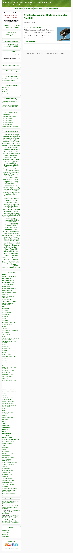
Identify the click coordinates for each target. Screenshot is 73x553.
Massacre (6, 209)
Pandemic (8, 227)
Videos (36, 8)
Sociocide (5, 243)
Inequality (17, 188)
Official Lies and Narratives (12, 221)
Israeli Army (9, 200)
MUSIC (4, 449)
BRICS (12, 141)
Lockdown (14, 208)
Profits (17, 231)
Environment (9, 165)
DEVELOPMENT (6, 434)
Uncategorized (6, 486)
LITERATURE (5, 447)
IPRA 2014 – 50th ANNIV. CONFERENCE (8, 491)
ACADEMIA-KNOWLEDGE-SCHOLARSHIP (9, 381)
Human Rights (8, 184)
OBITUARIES (5, 476)
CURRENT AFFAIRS (7, 453)
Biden (10, 140)
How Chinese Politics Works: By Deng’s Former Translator (10, 79)
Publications (5, 92)
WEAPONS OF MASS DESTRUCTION (7, 304)
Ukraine (7, 251)
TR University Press (7, 124)
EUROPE (4, 350)
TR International (6, 114)
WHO (16, 266)
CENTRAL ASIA (6, 348)
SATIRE (4, 410)
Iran (18, 196)
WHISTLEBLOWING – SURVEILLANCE (8, 398)
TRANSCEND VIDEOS (8, 281)
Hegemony (8, 182)
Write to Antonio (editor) (52, 8)
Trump (12, 249)
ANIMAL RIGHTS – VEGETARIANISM (7, 460)
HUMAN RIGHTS (6, 313)
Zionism (17, 268)
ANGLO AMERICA (7, 324)
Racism (4, 235)
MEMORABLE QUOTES (8, 322)
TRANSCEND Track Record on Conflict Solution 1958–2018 (10, 106)
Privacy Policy (6, 536)
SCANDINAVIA (6, 372)
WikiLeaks (5, 267)
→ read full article (29, 41)
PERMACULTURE (7, 438)
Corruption (16, 149)
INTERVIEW (5, 426)
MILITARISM (5, 309)
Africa (12, 134)
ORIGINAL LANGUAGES (8, 480)
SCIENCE (4, 416)
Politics (6, 232)
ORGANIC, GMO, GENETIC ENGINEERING (9, 406)
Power (12, 232)
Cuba (18, 153)
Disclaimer (5, 534)
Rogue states (8, 237)
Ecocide (7, 161)
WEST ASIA (5, 378)
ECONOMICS (5, 430)
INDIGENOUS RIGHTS (8, 401)
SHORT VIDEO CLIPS (8, 484)
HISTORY (4, 394)
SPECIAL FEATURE (7, 418)
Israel (6, 198)
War (5, 260)
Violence (6, 258)
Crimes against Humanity (10, 152)
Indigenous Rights (8, 188)
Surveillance (14, 247)
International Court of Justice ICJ (12, 190)
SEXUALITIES (6, 455)
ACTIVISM (5, 320)
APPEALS (5, 362)
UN (11, 251)
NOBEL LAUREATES (7, 291)
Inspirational (7, 189)
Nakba (12, 215)
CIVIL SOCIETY (6, 451)
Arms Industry (15, 138)
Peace (15, 227)
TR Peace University (7, 118)
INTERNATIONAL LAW (8, 370)
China (13, 143)
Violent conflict (15, 258)
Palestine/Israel (11, 226)
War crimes (11, 260)
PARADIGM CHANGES (8, 403)
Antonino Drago (6, 520)
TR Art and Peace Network (9, 116)
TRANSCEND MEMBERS (9, 301)
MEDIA (4, 352)
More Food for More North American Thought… (10, 503)
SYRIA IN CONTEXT (7, 374)
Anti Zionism (6, 138)
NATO (17, 215)
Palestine (14, 224)
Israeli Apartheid (14, 198)
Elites (14, 163)
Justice (13, 204)
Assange (5, 140)
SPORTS (4, 466)
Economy (9, 163)
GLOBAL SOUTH (6, 354)
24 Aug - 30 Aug (11, 35)
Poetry (15, 229)
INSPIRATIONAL (6, 468)
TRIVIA (4, 445)
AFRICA (4, 319)
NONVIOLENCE (6, 299)
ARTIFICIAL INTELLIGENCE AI (10, 384)
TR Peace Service (7, 120)
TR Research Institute (7, 122)
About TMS (42, 8)
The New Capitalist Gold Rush (34, 28)
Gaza (6, 174)
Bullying (17, 141)
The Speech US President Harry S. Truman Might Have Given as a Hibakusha (11, 517)
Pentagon (9, 229)
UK (16, 249)
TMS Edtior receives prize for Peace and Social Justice (9, 102)
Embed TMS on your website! (11, 548)
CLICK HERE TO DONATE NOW (11, 16)
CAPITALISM (5, 386)
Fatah (6, 170)
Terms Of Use (5, 532)
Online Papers (6, 90)
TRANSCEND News (7, 279)
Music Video (6, 215)
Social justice (15, 241)
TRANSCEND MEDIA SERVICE (27, 2)
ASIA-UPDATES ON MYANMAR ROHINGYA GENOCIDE (10, 338)
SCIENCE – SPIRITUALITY (9, 464)
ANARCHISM (5, 436)
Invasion (13, 196)
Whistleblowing (9, 266)
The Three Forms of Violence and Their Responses (11, 507)
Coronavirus (7, 149)
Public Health (14, 233)
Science (7, 239)
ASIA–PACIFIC (6, 334)
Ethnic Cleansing (12, 166)
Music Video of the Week (8, 493)
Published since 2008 (57, 53)
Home (16, 8)
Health (17, 179)
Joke (15, 202)
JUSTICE (4, 328)
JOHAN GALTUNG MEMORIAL (10, 277)
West (18, 262)
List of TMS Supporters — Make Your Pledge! (11, 26)
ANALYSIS (5, 311)
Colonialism (8, 147)
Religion (10, 235)
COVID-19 (8, 151)
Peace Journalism (28, 8)
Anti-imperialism (15, 137)
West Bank (11, 264)
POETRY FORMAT (7, 474)
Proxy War (6, 233)
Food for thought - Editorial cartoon (11, 171)
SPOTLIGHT (5, 360)
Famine (17, 169)
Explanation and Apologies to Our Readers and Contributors (11, 512)
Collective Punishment (14, 145)
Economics (14, 161)
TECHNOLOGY (6, 315)
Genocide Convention (11, 176)
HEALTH (4, 396)
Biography (6, 141)
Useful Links (5, 530)
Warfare (12, 262)
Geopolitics (9, 178)
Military (10, 211)
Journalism (6, 204)
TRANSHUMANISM (7, 422)
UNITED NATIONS (7, 376)
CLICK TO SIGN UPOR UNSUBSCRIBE (11, 45)
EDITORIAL (5, 275)
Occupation (7, 220)
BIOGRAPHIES (6, 287)
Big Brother (16, 140)
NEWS (4, 326)
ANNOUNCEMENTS (7, 285)
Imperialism (9, 186)
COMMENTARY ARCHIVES (9, 488)
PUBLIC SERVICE (7, 443)
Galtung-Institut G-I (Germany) (10, 126)
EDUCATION (5, 346)
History (15, 182)
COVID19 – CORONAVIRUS (9, 462)
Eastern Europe (14, 159)
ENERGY (4, 336)
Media (12, 209)
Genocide (14, 174)
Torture (7, 249)
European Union (8, 169)
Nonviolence (7, 217)
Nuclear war (16, 217)
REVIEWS (5, 408)
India (16, 186)
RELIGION (5, 420)
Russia (15, 237)
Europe (15, 167)
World (11, 268)
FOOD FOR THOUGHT (8, 470)
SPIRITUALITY (6, 472)
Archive (21, 8)
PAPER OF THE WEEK (8, 283)
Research (17, 235)
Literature (8, 208)
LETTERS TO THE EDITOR (9, 457)
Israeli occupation (11, 201)
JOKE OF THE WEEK (7, 478)
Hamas (11, 180)
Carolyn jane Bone (7, 501)
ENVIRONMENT (6, 388)
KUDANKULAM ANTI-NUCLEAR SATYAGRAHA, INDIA (10, 440)
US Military (14, 256)
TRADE (4, 432)
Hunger (17, 184)
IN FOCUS (5, 317)
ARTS (3, 424)
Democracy (9, 157)
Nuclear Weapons (11, 218)
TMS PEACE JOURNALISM (9, 289)
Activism (6, 135)
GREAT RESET (6, 428)
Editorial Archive (6, 88)
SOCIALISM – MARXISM (8, 390)
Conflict (15, 147)
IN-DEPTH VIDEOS (7, 482)
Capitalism (6, 143)
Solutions (12, 243)
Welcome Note (6, 94)
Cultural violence (11, 155)
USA (13, 253)
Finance (10, 170)
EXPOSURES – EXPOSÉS (9, 392)
